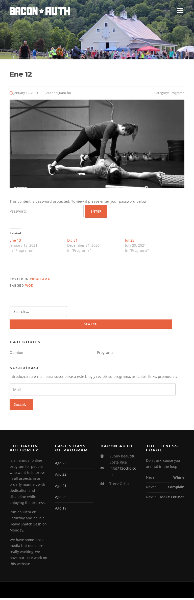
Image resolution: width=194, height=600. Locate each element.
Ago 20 (60, 496)
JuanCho (64, 92)
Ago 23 (60, 462)
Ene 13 (15, 240)
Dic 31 (72, 240)
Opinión (16, 352)
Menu (180, 10)
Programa (176, 92)
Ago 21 (60, 485)
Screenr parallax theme (141, 590)
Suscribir (21, 404)
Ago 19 (60, 508)
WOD (29, 285)
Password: (18, 211)
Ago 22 (60, 474)
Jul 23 (129, 240)
